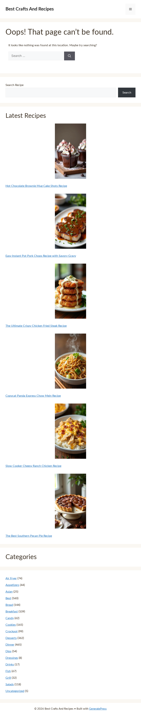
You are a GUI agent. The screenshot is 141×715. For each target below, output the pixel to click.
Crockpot (12, 631)
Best (8, 598)
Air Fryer (11, 578)
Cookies (11, 624)
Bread (9, 604)
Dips (8, 651)
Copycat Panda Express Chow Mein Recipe (33, 395)
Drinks (10, 664)
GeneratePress (98, 708)
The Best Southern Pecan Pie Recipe (29, 535)
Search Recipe (15, 85)
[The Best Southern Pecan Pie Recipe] (70, 502)
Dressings (12, 657)
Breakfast (12, 611)
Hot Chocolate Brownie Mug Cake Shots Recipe (36, 185)
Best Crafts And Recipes (30, 9)
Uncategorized (15, 691)
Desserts (11, 638)
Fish (8, 671)
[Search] (69, 56)
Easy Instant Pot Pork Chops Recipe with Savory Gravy (41, 255)
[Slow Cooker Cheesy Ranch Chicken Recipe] (70, 432)
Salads (10, 684)
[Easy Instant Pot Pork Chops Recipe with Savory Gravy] (70, 222)
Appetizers (12, 585)
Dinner (10, 644)
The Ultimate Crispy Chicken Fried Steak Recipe (36, 325)
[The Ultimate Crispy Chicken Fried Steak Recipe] (70, 292)
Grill (8, 677)
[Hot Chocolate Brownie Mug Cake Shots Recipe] (70, 152)
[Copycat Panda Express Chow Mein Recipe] (70, 362)
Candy (10, 618)
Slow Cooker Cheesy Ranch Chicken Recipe (33, 465)
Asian (9, 591)
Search (126, 92)
